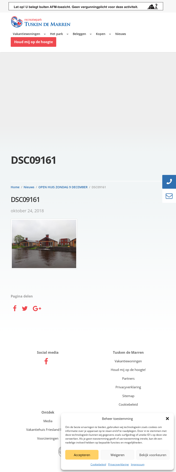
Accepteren (82, 455)
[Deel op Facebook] (15, 309)
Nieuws (120, 34)
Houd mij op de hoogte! (128, 369)
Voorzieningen (47, 438)
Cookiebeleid (98, 464)
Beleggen (79, 34)
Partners (128, 378)
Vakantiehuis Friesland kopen (48, 429)
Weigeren (117, 455)
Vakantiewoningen (26, 34)
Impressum (137, 464)
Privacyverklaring (118, 464)
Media (47, 421)
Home (15, 187)
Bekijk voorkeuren (152, 455)
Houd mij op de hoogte (33, 41)
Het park (56, 34)
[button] (167, 418)
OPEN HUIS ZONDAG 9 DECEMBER (63, 187)
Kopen (100, 34)
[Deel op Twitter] (25, 309)
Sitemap (128, 396)
